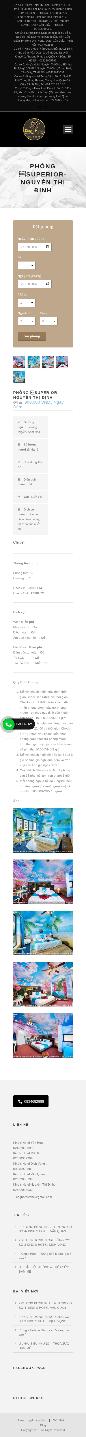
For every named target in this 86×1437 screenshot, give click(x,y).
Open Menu (68, 129)
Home (20, 1420)
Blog (43, 1425)
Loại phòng (37, 1420)
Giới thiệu (59, 1420)
